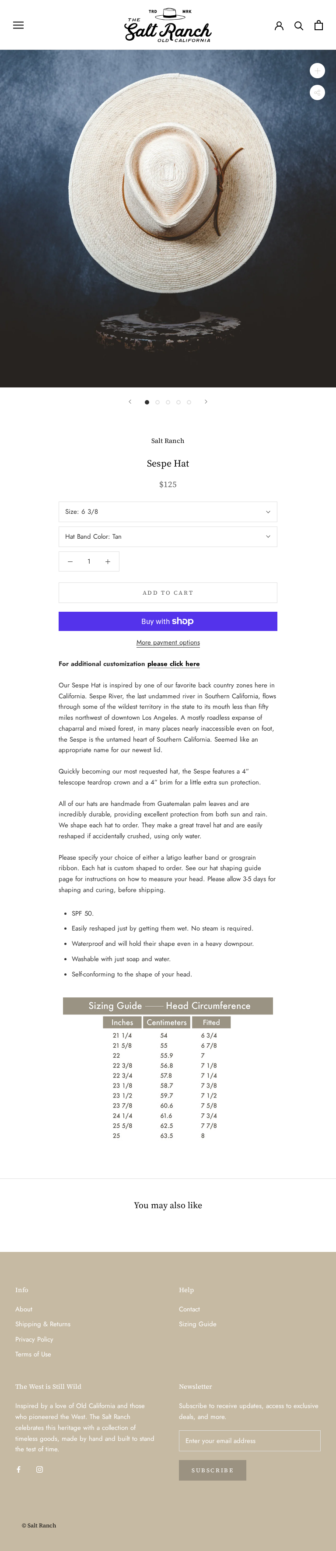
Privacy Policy (34, 1339)
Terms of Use (33, 1354)
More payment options (168, 642)
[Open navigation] (18, 24)
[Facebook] (18, 1469)
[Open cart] (319, 25)
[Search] (299, 25)
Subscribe (213, 1470)
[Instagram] (39, 1469)
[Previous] (130, 402)
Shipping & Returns (42, 1324)
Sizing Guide (198, 1324)
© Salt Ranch (39, 1525)
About (23, 1309)
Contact (189, 1309)
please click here (173, 664)
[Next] (206, 402)
